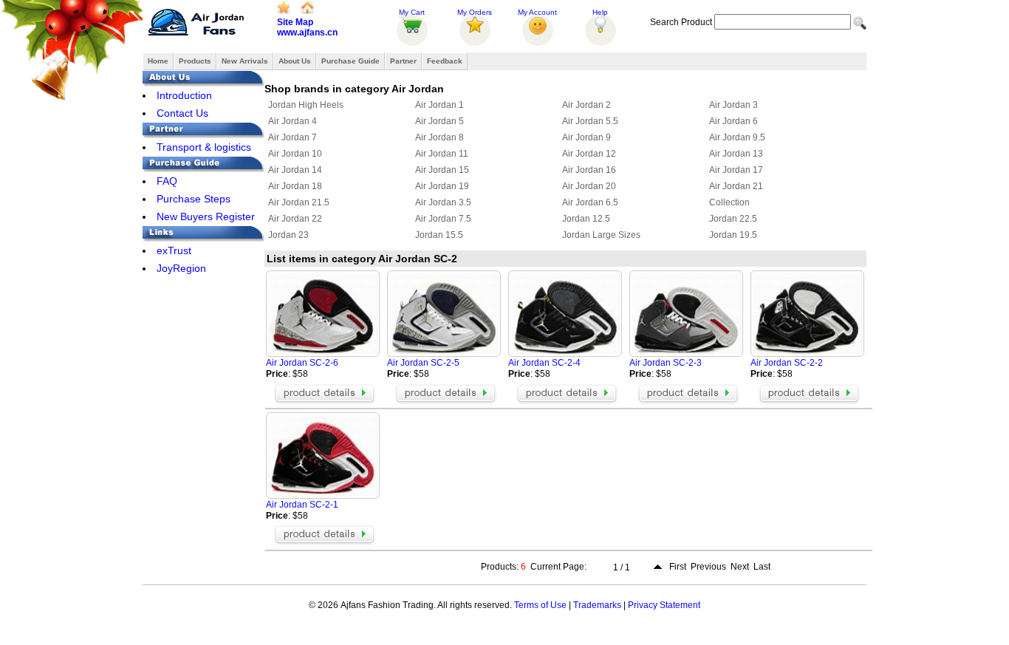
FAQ (167, 181)
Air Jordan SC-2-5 (423, 363)
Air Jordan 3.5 (443, 202)
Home (158, 61)
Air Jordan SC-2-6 (302, 363)
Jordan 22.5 (733, 219)
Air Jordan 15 (442, 170)
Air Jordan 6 (733, 121)
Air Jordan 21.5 (298, 202)
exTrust (174, 250)
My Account (537, 12)
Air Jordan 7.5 (443, 219)
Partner (403, 61)
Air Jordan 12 (589, 154)
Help (600, 12)
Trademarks (597, 605)
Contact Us (182, 113)
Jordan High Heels (305, 105)
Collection (729, 202)
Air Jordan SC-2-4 (544, 363)
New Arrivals (245, 61)
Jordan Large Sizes (601, 235)
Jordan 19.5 (733, 235)
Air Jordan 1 (439, 105)
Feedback (444, 61)
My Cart (412, 12)
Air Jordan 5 (439, 121)
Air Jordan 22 (295, 219)
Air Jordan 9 (586, 137)
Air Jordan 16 (589, 170)
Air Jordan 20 (589, 186)
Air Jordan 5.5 (590, 121)
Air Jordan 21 (736, 186)
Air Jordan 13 (736, 154)
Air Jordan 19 (442, 186)
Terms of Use (540, 605)
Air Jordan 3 (733, 105)
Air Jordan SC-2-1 (302, 504)
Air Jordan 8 (439, 137)
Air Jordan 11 (441, 154)
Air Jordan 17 (736, 170)
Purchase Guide (350, 61)
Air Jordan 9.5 (737, 137)
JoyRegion (181, 268)
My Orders (474, 12)
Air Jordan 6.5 (590, 202)
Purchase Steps (193, 199)
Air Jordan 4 (292, 121)
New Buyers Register (206, 216)
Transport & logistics (204, 147)
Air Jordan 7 (292, 137)
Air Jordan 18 (295, 186)
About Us (294, 61)
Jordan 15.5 (439, 235)
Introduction (184, 95)
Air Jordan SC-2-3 (665, 363)
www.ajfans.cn (307, 32)
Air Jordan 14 (295, 170)
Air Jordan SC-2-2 (786, 363)
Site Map (295, 22)
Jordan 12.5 (586, 219)
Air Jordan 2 (586, 105)
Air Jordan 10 (295, 154)
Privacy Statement (664, 605)
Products (195, 61)
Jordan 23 (288, 235)
